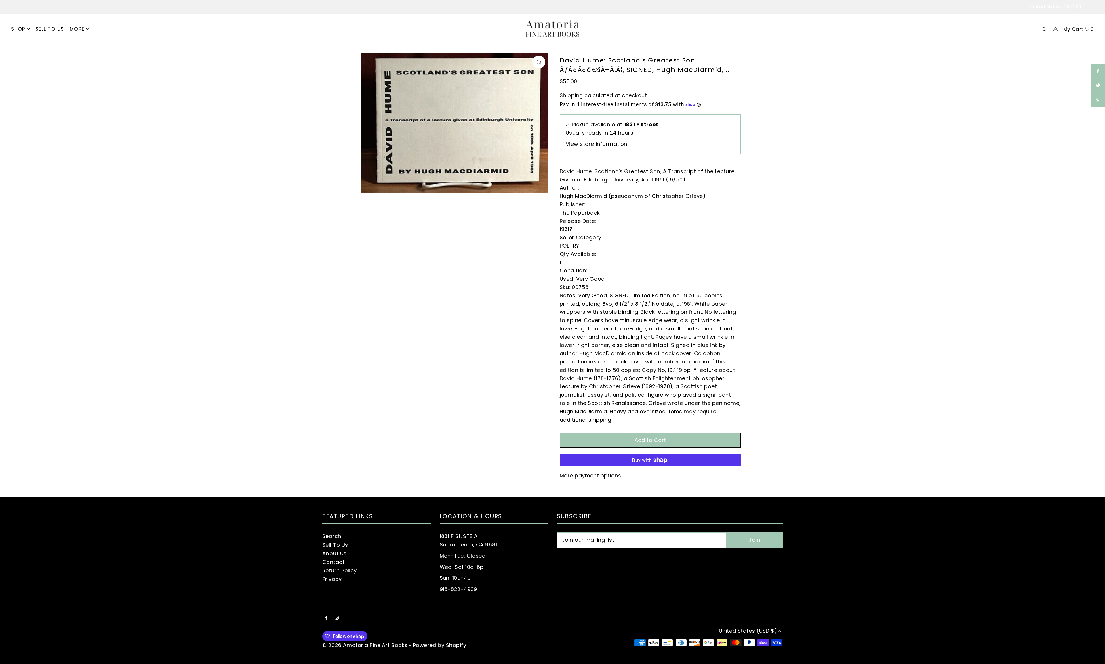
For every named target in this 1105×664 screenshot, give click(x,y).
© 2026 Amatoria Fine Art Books (365, 645)
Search (331, 536)
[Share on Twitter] (1098, 86)
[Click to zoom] (538, 62)
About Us (334, 553)
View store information (596, 144)
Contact (333, 562)
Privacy (332, 579)
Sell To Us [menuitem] (49, 29)
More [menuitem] (77, 29)
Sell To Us (335, 544)
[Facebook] (326, 618)
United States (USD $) (1055, 6)
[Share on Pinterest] (1098, 100)
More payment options (590, 475)
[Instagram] (337, 618)
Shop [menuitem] (18, 29)
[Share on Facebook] (1098, 71)
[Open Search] (1044, 29)
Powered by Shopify (439, 645)
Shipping (571, 95)
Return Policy (339, 570)
